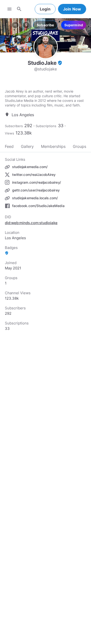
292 (28, 125)
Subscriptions (46, 126)
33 (60, 125)
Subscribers (14, 126)
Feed (9, 146)
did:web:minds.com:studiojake (31, 222)
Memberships (53, 146)
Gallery (27, 146)
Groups (79, 146)
